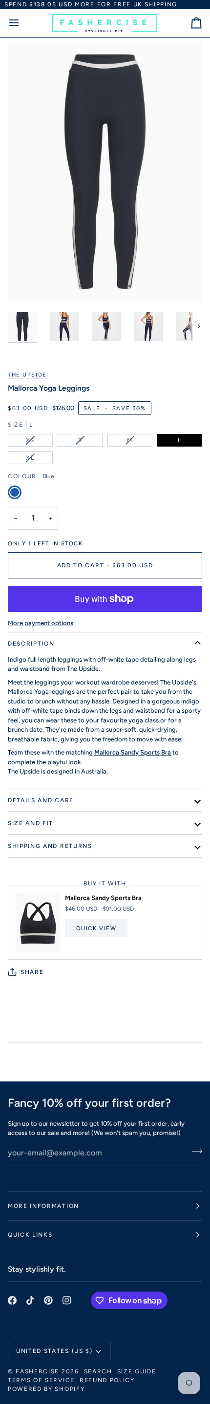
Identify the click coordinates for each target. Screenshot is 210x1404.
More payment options (40, 623)
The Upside (27, 374)
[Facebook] (12, 1300)
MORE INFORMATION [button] (43, 1206)
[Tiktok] (30, 1300)
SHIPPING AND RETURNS (50, 846)
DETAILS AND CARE (41, 800)
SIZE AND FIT (30, 823)
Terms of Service (41, 1380)
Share (32, 972)
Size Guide (136, 1371)
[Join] (194, 1151)
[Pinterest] (48, 1300)
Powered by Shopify (46, 1389)
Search (98, 1371)
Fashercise (37, 1371)
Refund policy (107, 1380)
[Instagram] (67, 1300)
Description (31, 643)
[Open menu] (22, 23)
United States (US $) (54, 1351)
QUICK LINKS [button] (30, 1234)
